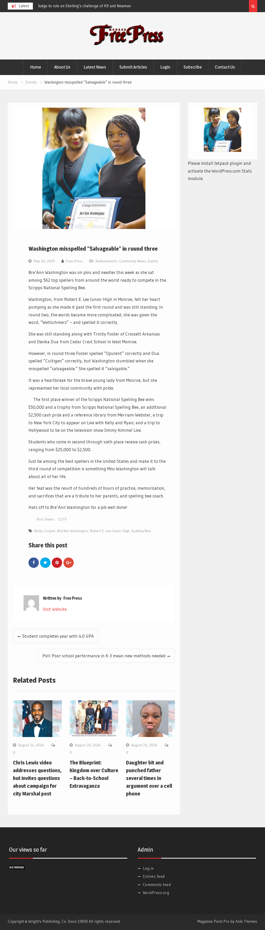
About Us (62, 67)
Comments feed (157, 884)
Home (35, 67)
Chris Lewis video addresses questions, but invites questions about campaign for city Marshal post (37, 778)
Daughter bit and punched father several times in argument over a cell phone (149, 778)
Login (165, 67)
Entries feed (154, 876)
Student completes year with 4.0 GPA (58, 636)
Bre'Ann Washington (72, 531)
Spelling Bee (141, 531)
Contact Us (225, 67)
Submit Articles (133, 67)
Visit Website (55, 609)
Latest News (95, 67)
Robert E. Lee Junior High (109, 531)
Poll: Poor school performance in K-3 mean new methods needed (104, 655)
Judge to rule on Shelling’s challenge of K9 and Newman (84, 5)
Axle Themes (246, 921)
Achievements (106, 261)
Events (153, 261)
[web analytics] (17, 867)
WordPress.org (156, 892)
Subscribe (192, 67)
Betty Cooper (44, 531)
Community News (132, 261)
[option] (84, 6)
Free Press (74, 261)
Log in (148, 868)
